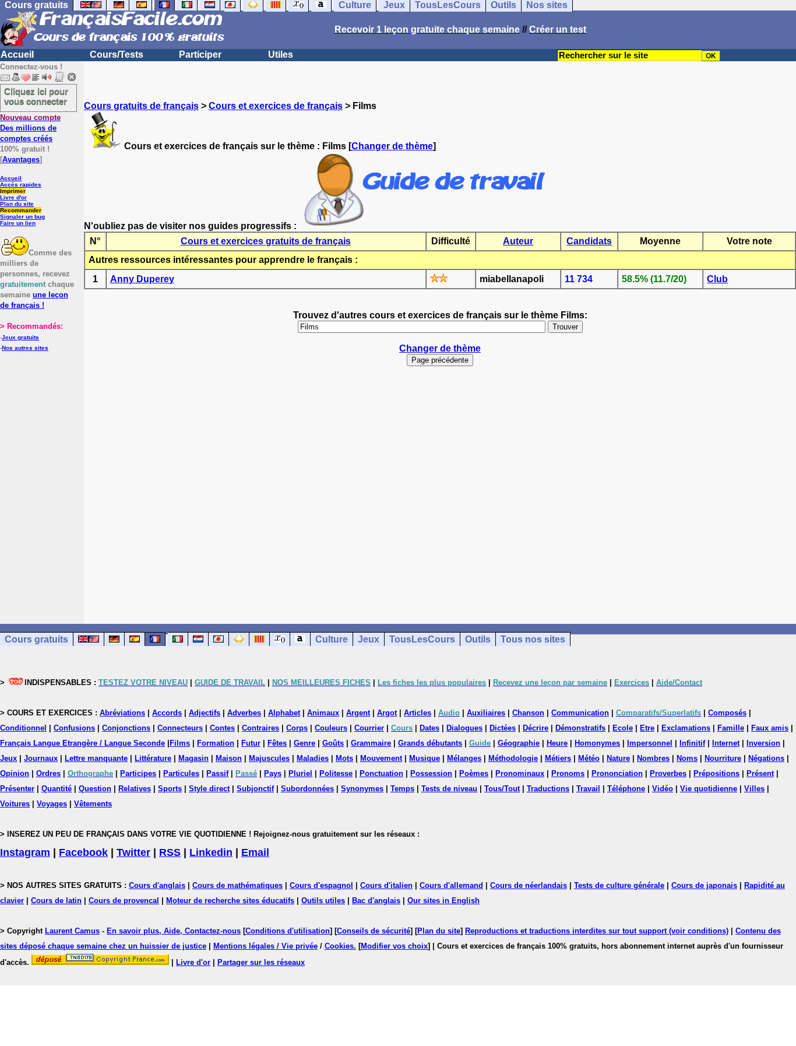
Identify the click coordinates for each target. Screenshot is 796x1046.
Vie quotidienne (708, 788)
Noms (687, 758)
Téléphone (626, 788)
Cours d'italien (386, 885)
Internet (725, 743)
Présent (760, 773)
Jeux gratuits (20, 337)
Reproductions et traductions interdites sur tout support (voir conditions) (596, 930)
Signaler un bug (22, 216)
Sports (170, 788)
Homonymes (597, 743)
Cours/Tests (116, 54)
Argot (387, 712)
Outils (478, 639)
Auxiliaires (486, 712)
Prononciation (617, 773)
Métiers (558, 758)
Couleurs (331, 728)
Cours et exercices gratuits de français (266, 241)
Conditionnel (23, 728)
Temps (402, 788)
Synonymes (362, 788)
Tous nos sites (533, 639)
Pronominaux (519, 773)
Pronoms (567, 773)
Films (180, 743)
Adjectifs (204, 712)
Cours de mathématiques (237, 885)
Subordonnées (307, 788)
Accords (167, 712)
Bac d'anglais (376, 900)
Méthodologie (513, 758)
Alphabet (284, 712)
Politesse (336, 773)
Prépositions (716, 773)
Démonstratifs (580, 728)
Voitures (15, 803)
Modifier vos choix (394, 946)
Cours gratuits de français (141, 106)
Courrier (369, 728)
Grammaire (371, 743)
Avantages (21, 159)
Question (95, 788)
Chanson (528, 712)
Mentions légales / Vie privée (265, 946)
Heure (557, 743)
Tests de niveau (449, 788)
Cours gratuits (36, 639)
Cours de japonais (704, 885)
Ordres (48, 773)
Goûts (333, 743)
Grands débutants (430, 743)
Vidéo (662, 788)
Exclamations (685, 728)
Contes (222, 728)
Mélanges (464, 758)
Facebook (83, 852)
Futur (250, 743)
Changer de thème (392, 146)
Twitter (133, 852)
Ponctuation (381, 773)
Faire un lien (18, 223)
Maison (229, 758)
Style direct (209, 788)
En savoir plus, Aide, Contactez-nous (174, 930)
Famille (730, 728)
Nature (618, 758)
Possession (431, 773)
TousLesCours (422, 639)
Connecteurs (180, 728)
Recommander (20, 210)
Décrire (535, 728)
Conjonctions (126, 728)
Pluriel (300, 773)
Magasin (193, 758)
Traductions (548, 788)
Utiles (280, 54)
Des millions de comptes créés (30, 128)
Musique (424, 758)
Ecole (622, 728)
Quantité (56, 788)
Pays (272, 773)
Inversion (763, 743)
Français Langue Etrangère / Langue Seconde (82, 743)
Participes (138, 773)
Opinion (14, 773)
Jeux (368, 639)
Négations (766, 758)
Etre (647, 728)
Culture (331, 639)
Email (255, 852)
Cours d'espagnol (321, 885)
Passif (217, 773)
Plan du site (17, 204)
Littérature (153, 758)
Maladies (313, 758)
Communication (580, 712)
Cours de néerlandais (528, 885)
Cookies (339, 946)
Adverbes (244, 712)
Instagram (25, 852)
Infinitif (692, 743)
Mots (344, 758)
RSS (170, 852)
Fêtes (277, 743)
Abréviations (122, 712)
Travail (588, 788)
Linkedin (211, 852)
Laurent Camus (72, 930)
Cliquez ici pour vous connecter (36, 96)
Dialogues (464, 728)
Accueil (17, 54)
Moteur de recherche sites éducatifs (230, 900)
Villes (754, 788)
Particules (181, 773)
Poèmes (473, 773)
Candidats (589, 241)
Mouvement (381, 758)
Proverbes (668, 773)
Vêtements (93, 803)
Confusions (74, 728)
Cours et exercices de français (276, 106)
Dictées (502, 728)
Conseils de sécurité (373, 930)
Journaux (41, 758)
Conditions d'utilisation (287, 930)
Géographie (519, 743)
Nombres (653, 758)
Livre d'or (13, 197)
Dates (429, 728)
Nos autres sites (25, 348)
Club (717, 279)
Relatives (134, 788)
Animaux (323, 712)
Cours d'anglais (157, 885)
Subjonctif (255, 788)
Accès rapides (20, 184)
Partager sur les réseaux (261, 962)
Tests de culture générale (619, 885)
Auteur (518, 241)
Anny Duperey (142, 279)
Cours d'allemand (451, 885)
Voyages (52, 803)
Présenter (17, 788)
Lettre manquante (96, 758)
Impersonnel (649, 743)
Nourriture (723, 758)
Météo (589, 758)
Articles (417, 712)
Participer (200, 54)
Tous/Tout (502, 788)
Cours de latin (56, 900)
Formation (215, 743)
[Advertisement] (440, 489)
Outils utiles (323, 900)
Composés (727, 712)
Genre (304, 743)
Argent (358, 712)
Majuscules (269, 758)
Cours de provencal (124, 900)
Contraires (260, 728)
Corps (297, 728)
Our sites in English (443, 900)
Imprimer (13, 191)
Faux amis (769, 728)
